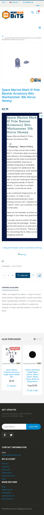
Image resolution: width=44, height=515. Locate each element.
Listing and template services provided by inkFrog (22, 248)
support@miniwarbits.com (11, 455)
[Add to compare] (39, 275)
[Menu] (40, 27)
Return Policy (26, 146)
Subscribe (33, 426)
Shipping (13, 146)
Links (38, 5)
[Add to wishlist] (33, 275)
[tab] (10, 288)
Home (3, 36)
